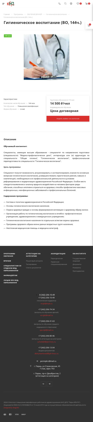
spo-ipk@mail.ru (46, 330)
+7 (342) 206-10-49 (46, 297)
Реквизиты (77, 268)
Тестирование (31, 264)
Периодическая (57, 258)
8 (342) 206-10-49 (47, 295)
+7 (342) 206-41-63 (46, 321)
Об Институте (79, 254)
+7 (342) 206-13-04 (46, 347)
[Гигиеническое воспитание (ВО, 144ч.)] (46, 57)
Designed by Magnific (11, 408)
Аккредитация (58, 254)
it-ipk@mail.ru (46, 303)
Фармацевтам (10, 275)
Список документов (33, 268)
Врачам (7, 261)
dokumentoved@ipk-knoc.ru (46, 353)
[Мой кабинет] (71, 4)
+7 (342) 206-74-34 (46, 309)
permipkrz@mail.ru (48, 361)
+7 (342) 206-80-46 (46, 336)
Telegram (49, 383)
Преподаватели (78, 271)
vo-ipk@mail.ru (46, 315)
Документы (77, 264)
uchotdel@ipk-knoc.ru (46, 342)
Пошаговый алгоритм (34, 261)
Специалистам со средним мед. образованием (12, 268)
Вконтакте (43, 383)
